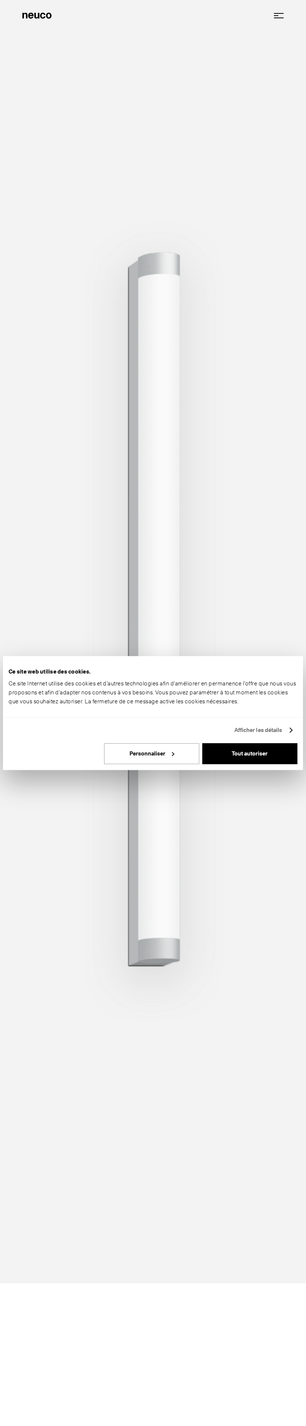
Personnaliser (147, 753)
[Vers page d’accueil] (36, 14)
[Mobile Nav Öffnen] (276, 15)
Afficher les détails (258, 730)
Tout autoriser (250, 753)
